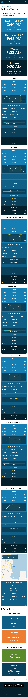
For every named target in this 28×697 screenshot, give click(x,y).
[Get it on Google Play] (19, 685)
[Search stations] (22, 2)
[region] (14, 567)
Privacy (11, 688)
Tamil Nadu (6, 6)
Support (20, 688)
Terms (16, 688)
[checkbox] (9, 556)
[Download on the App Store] (8, 685)
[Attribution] (25, 578)
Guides (7, 688)
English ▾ (14, 691)
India (2, 6)
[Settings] (26, 2)
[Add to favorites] (17, 9)
